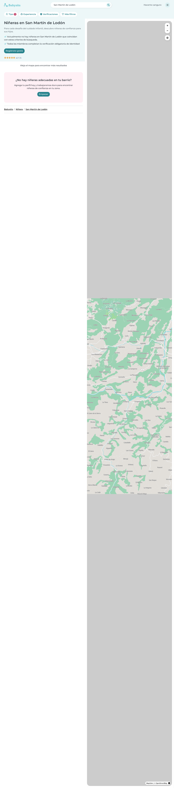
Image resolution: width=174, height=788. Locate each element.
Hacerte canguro (152, 5)
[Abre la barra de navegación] (167, 5)
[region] (129, 403)
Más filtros (70, 14)
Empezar (43, 94)
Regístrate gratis (14, 51)
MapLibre (149, 783)
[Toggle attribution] (169, 783)
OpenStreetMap (161, 783)
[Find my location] (167, 37)
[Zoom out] (167, 30)
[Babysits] (12, 5)
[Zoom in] (167, 25)
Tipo (11, 14)
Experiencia (29, 14)
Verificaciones (50, 14)
